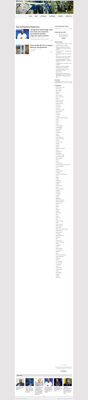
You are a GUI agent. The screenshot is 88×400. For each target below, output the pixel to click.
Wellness (57, 275)
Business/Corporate (59, 103)
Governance (58, 172)
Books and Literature (60, 96)
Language (58, 190)
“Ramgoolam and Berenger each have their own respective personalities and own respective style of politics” (41, 33)
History (57, 179)
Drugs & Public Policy (60, 138)
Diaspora (57, 133)
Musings (57, 206)
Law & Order (58, 193)
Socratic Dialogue (59, 248)
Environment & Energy (60, 154)
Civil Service (58, 108)
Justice (57, 187)
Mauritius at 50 (58, 203)
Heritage (57, 177)
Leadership (58, 195)
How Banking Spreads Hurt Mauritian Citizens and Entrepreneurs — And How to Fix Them (64, 60)
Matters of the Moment (60, 200)
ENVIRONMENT (59, 153)
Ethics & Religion (59, 158)
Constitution (58, 114)
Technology (58, 258)
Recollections (58, 233)
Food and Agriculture (60, 166)
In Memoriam (58, 180)
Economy (57, 140)
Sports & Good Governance (61, 254)
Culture (57, 122)
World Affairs (58, 277)
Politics (57, 222)
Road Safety (58, 237)
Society (57, 246)
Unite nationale (58, 272)
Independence (58, 182)
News (36, 16)
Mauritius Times (33, 37)
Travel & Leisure (59, 269)
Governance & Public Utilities (61, 174)
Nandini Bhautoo (33, 49)
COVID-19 (58, 121)
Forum (57, 167)
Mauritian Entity (59, 71)
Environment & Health (60, 156)
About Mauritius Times (60, 87)
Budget (57, 98)
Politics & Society (59, 224)
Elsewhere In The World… (60, 148)
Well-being (58, 274)
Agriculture (58, 92)
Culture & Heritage (59, 125)
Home (30, 16)
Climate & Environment (60, 109)
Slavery (57, 243)
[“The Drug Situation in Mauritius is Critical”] (20, 382)
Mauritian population (60, 201)
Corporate (58, 116)
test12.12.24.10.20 (68, 398)
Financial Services (59, 162)
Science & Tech (58, 240)
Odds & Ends (58, 212)
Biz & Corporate (59, 95)
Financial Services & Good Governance (63, 164)
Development (58, 132)
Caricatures (58, 104)
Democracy (58, 130)
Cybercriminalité (59, 129)
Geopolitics (58, 169)
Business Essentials (59, 101)
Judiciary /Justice (59, 185)
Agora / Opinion (59, 90)
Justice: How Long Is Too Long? (62, 45)
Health (57, 175)
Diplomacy (58, 135)
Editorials (43, 16)
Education (58, 145)
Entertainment (58, 151)
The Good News (59, 262)
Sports (57, 253)
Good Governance (59, 171)
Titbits (57, 266)
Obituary (57, 211)
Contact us (69, 16)
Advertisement (58, 88)
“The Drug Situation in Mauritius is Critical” (64, 43)
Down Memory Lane (59, 137)
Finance (57, 161)
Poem (57, 219)
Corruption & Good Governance (62, 117)
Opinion (57, 216)
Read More (51, 40)
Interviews (52, 16)
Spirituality (58, 251)
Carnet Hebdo (58, 106)
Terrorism (57, 259)
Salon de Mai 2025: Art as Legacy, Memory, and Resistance (41, 46)
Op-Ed (57, 214)
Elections (57, 146)
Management (58, 198)
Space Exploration (59, 250)
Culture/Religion (59, 127)
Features (60, 16)
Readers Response (59, 230)
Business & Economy (60, 100)
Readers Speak (58, 232)
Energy (57, 150)
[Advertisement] (36, 21)
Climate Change (59, 111)
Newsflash (58, 209)
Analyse (57, 93)
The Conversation (59, 261)
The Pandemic (58, 264)
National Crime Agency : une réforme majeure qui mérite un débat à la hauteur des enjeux (63, 48)
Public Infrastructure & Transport (62, 229)
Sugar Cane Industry (60, 256)
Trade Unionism (59, 267)
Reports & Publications (60, 235)
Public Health (58, 227)
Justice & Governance (60, 188)
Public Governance (59, 225)
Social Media (58, 245)
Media (57, 204)
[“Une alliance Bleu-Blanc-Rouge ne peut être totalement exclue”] (58, 382)
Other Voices (58, 217)
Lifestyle (57, 196)
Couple (57, 119)
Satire (57, 238)
